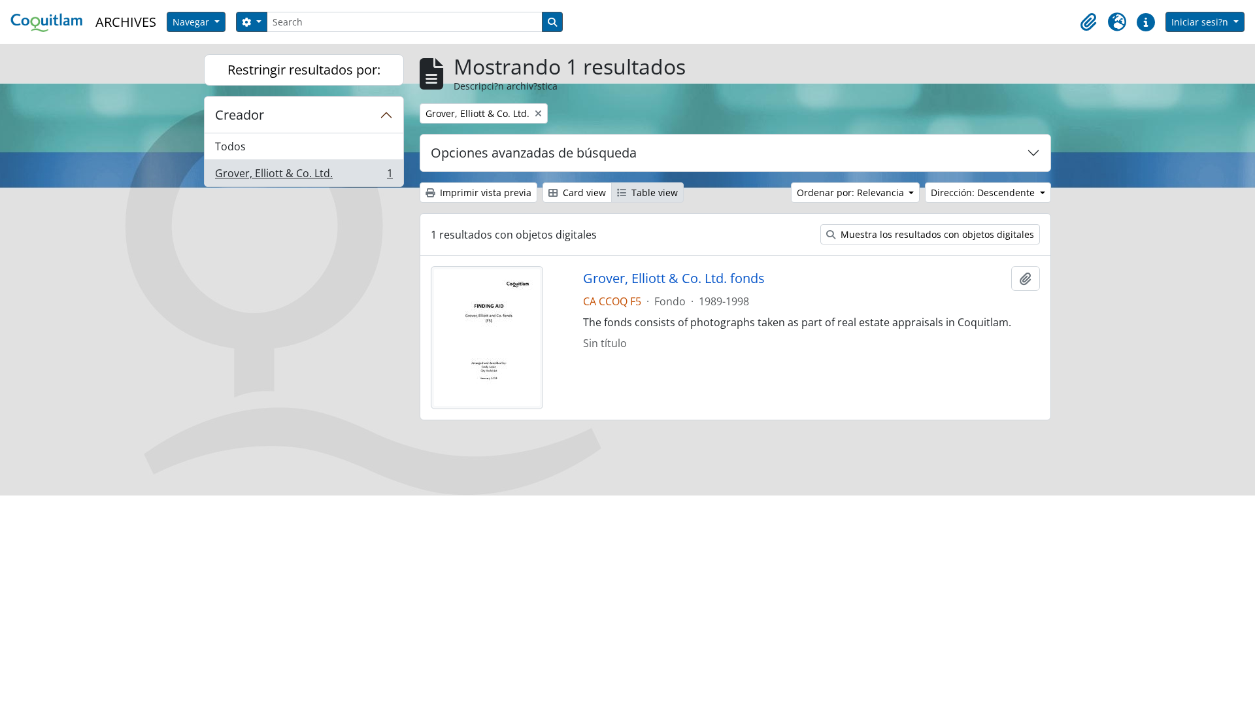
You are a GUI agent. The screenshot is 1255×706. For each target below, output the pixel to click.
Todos (230, 146)
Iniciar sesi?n (1201, 22)
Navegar (192, 22)
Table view (653, 192)
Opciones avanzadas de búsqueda (534, 152)
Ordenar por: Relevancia (852, 192)
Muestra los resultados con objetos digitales (936, 234)
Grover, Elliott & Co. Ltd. (303, 176)
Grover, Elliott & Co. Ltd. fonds (674, 278)
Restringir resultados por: (303, 69)
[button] (1088, 22)
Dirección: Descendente (984, 192)
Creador (239, 115)
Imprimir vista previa (484, 192)
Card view (583, 192)
